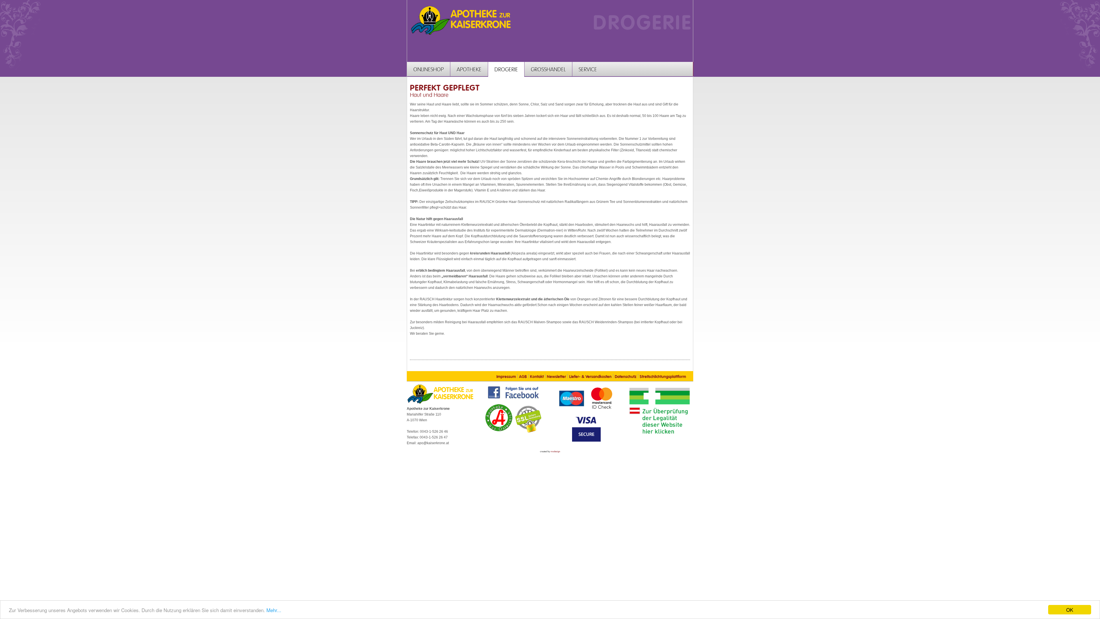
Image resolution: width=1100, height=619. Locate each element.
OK (1069, 609)
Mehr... (273, 610)
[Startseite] (461, 34)
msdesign (555, 451)
